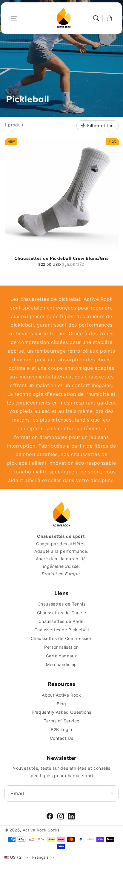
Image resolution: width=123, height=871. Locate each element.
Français (40, 857)
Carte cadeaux (61, 655)
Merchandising (61, 664)
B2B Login (61, 729)
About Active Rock (61, 695)
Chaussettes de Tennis (62, 603)
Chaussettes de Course (61, 612)
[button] (14, 18)
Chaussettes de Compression (62, 638)
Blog (61, 703)
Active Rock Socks (41, 830)
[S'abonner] (112, 793)
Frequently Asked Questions (61, 712)
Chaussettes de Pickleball (61, 629)
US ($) (16, 857)
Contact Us (61, 738)
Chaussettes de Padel (62, 621)
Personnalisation (61, 647)
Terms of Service (61, 720)
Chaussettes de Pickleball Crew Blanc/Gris (61, 258)
